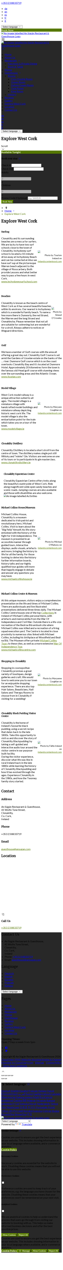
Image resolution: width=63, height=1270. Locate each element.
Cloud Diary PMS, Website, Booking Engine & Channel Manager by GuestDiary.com (31, 1061)
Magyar (31, 1100)
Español (9, 979)
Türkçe (54, 1103)
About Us (10, 57)
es (6, 14)
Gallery (9, 100)
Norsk (32, 1103)
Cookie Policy (53, 1062)
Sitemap (39, 1062)
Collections (47, 612)
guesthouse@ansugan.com (16, 849)
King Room (17, 91)
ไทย (3, 1107)
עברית (15, 1103)
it (5, 20)
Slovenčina (20, 1114)
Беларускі (7, 1100)
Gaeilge (37, 1093)
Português (41, 1107)
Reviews (9, 97)
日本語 (23, 1107)
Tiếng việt (7, 1110)
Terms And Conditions (15, 1065)
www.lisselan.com (11, 376)
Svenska (37, 1110)
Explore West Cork (15, 103)
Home (8, 54)
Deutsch (9, 973)
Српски (47, 1110)
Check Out (7, 168)
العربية (21, 1093)
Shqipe (55, 1110)
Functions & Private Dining (22, 63)
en (6, 11)
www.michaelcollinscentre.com (18, 649)
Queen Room (18, 82)
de (6, 8)
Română (28, 1110)
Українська (12, 1107)
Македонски (8, 1097)
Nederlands (43, 1103)
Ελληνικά (6, 1093)
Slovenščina (7, 1114)
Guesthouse (11, 72)
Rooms (12, 75)
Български (46, 1097)
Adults (5, 172)
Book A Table (15, 66)
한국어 (32, 1107)
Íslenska (24, 1103)
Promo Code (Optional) (14, 197)
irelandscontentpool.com (50, 261)
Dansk (50, 1090)
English (8, 976)
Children (6, 185)
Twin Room (17, 88)
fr (5, 17)
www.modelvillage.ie (12, 428)
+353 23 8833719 (11, 2)
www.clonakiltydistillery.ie (16, 462)
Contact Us (11, 109)
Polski (51, 1107)
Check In (6, 165)
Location (9, 106)
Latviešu (56, 1093)
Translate (27, 1124)
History (12, 94)
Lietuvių (46, 1093)
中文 (29, 1114)
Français (9, 982)
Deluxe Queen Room (22, 85)
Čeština (18, 1100)
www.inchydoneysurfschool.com (19, 281)
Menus (8, 69)
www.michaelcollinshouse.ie (16, 578)
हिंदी (24, 1100)
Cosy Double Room (21, 78)
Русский (18, 1110)
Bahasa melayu (24, 1097)
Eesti (15, 1093)
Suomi (29, 1093)
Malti (36, 1097)
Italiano (9, 985)
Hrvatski (41, 1100)
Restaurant (11, 60)
